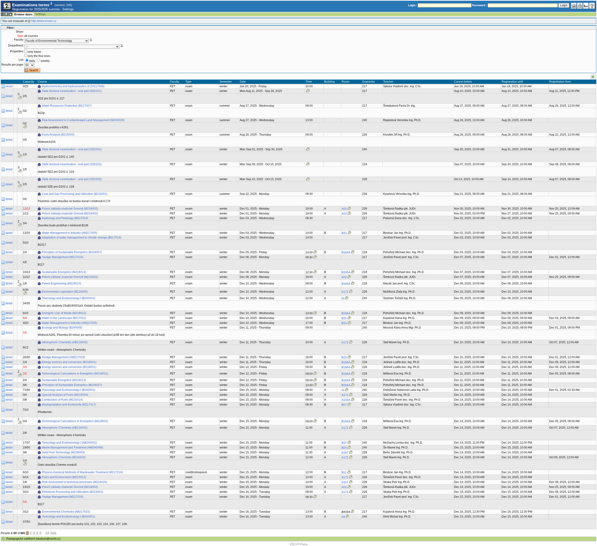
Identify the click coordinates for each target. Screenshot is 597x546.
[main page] (574, 6)
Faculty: (19, 39)
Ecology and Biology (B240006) (62, 327)
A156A (346, 400)
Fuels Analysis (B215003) (58, 134)
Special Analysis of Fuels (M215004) (65, 394)
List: (21, 59)
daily (32, 61)
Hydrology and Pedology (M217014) (65, 218)
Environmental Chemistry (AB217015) (66, 511)
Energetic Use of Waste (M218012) (64, 313)
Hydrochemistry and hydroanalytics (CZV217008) (73, 86)
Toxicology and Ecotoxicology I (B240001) (68, 298)
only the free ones (39, 56)
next (53, 533)
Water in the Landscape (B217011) (64, 318)
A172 (345, 292)
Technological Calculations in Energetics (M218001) (75, 373)
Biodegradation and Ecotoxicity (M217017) (69, 404)
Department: (16, 45)
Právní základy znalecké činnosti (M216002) (70, 208)
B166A (346, 252)
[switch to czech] (586, 6)
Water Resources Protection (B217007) (67, 105)
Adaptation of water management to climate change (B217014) (81, 237)
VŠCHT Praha (299, 544)
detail (9, 86)
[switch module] (10, 14)
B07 (344, 404)
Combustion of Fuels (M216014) (62, 399)
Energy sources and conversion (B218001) (69, 362)
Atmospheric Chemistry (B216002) (64, 457)
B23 (344, 357)
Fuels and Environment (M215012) (64, 477)
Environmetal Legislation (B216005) (65, 291)
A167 (345, 452)
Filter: (10, 27)
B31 (344, 318)
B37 (344, 442)
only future (34, 51)
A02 (344, 208)
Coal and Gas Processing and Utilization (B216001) (75, 194)
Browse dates (23, 14)
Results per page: (12, 64)
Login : (412, 5)
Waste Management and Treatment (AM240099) (72, 447)
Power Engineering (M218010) (61, 283)
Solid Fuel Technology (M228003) (63, 452)
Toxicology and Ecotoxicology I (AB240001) (69, 442)
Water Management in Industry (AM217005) (69, 232)
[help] (592, 6)
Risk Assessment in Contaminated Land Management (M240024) (83, 120)
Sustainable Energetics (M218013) (64, 272)
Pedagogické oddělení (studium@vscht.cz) (33, 538)
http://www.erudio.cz (43, 21)
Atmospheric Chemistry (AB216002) (64, 342)
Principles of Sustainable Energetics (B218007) (72, 252)
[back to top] (3, 539)
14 (47, 533)
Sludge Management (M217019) (62, 257)
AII (343, 516)
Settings (68, 9)
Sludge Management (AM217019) (63, 357)
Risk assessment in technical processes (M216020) (74, 482)
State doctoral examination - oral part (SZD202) (72, 164)
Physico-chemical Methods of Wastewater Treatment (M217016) (82, 472)
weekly (45, 61)
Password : (479, 5)
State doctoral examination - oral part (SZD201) (72, 91)
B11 (344, 472)
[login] (580, 6)
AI (343, 298)
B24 (344, 447)
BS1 (344, 233)
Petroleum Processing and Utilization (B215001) (72, 492)
